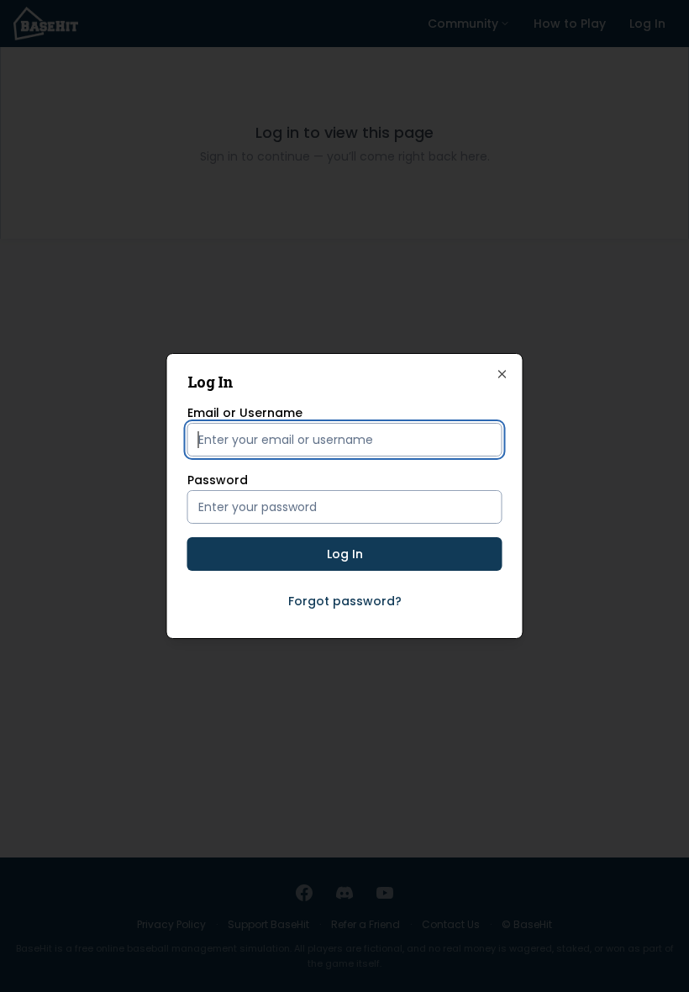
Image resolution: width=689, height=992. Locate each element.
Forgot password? (345, 601)
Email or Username (244, 412)
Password (217, 480)
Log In (345, 554)
